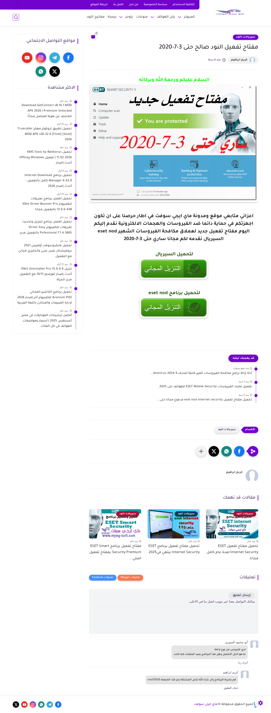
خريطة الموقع (99, 4)
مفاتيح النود (96, 17)
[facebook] (68, 57)
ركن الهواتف (166, 17)
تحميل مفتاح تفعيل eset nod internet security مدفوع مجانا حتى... (204, 400)
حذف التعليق (231, 687)
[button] (239, 451)
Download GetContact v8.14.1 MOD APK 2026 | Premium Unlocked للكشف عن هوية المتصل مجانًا (47, 111)
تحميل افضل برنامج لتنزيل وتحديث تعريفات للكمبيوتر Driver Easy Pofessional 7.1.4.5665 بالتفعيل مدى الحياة (45, 228)
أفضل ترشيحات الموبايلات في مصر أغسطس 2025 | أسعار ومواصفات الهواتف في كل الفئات (47, 321)
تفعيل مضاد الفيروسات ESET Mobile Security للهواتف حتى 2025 (205, 387)
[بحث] (16, 17)
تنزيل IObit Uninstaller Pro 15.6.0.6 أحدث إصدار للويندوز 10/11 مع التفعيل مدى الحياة (45, 274)
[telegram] (54, 57)
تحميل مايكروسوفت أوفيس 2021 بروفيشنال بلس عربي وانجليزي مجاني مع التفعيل (45, 251)
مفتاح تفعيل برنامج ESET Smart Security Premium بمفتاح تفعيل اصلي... (115, 552)
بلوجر (129, 17)
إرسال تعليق (242, 595)
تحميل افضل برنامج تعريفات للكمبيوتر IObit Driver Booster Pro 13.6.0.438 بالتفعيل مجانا (47, 204)
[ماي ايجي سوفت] (230, 12)
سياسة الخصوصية (155, 4)
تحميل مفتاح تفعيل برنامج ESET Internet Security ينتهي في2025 (174, 549)
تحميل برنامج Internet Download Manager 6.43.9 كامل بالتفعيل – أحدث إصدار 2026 (48, 181)
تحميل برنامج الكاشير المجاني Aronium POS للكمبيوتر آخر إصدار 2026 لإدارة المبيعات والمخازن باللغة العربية (44, 298)
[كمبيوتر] (15, 5)
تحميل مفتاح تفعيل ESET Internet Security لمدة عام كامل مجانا (232, 552)
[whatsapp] (41, 71)
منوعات (142, 17)
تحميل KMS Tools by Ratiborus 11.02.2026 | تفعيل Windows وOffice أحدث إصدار (45, 158)
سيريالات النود (245, 37)
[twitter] (54, 71)
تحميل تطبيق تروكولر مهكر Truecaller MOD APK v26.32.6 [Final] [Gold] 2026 (44, 134)
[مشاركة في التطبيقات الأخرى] (201, 451)
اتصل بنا (118, 4)
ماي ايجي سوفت (205, 704)
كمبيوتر (189, 17)
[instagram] (41, 57)
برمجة (112, 17)
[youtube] (27, 57)
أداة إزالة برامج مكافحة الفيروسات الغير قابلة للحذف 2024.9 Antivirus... (201, 373)
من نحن (133, 4)
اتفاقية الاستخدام (184, 4)
